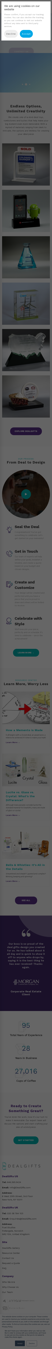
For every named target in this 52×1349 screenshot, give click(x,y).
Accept (26, 33)
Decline (11, 33)
